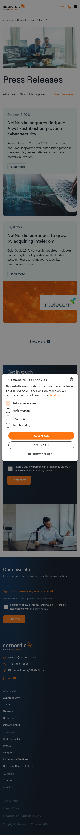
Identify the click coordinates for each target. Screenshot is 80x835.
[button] (40, 454)
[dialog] (40, 417)
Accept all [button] (41, 435)
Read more (56, 395)
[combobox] (71, 379)
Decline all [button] (41, 445)
